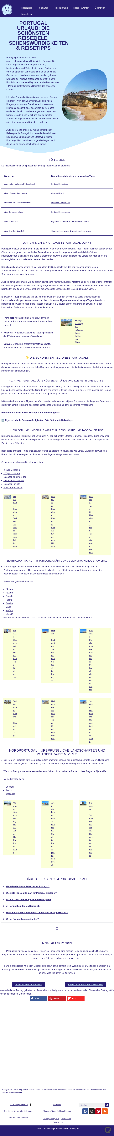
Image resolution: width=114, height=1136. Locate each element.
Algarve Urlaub (57, 193)
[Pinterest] (98, 1111)
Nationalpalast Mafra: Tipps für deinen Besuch (53, 720)
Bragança (10, 794)
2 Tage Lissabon (11, 473)
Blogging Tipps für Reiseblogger (57, 1111)
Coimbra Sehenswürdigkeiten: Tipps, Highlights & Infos (15, 828)
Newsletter (26, 14)
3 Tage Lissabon (11, 470)
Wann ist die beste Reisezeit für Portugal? (27, 886)
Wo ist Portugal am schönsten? (22, 919)
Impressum (66, 1119)
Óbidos (9, 589)
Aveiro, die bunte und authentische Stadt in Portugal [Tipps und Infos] (53, 834)
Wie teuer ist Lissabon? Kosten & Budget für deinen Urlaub (53, 521)
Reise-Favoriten (81, 8)
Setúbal (9, 610)
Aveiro (9, 790)
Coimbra (10, 787)
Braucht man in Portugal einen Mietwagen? (28, 899)
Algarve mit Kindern (59, 221)
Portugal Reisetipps (59, 184)
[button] (57, 886)
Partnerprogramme (14, 1092)
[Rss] (105, 1111)
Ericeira (9, 614)
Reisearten (43, 8)
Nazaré (9, 593)
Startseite (57, 1105)
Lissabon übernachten (81, 231)
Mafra (8, 607)
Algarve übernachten (60, 231)
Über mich (100, 8)
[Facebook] (85, 1111)
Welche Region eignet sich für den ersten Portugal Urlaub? (37, 912)
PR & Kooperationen (19, 1105)
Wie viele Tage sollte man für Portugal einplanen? (32, 893)
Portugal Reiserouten (60, 212)
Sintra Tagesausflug (13, 487)
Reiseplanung (61, 8)
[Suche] (107, 1105)
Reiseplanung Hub (51, 1119)
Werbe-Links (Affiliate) (19, 1117)
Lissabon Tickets (11, 484)
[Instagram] (92, 1111)
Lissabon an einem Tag (14, 477)
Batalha (9, 603)
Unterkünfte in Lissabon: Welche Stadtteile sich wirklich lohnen (15, 521)
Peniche (10, 596)
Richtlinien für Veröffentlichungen (18, 1111)
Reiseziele (26, 8)
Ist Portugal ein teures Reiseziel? (23, 906)
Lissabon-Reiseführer (60, 203)
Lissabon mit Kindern (80, 221)
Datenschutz (58, 1122)
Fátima (9, 600)
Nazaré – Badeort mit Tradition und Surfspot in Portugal (53, 656)
